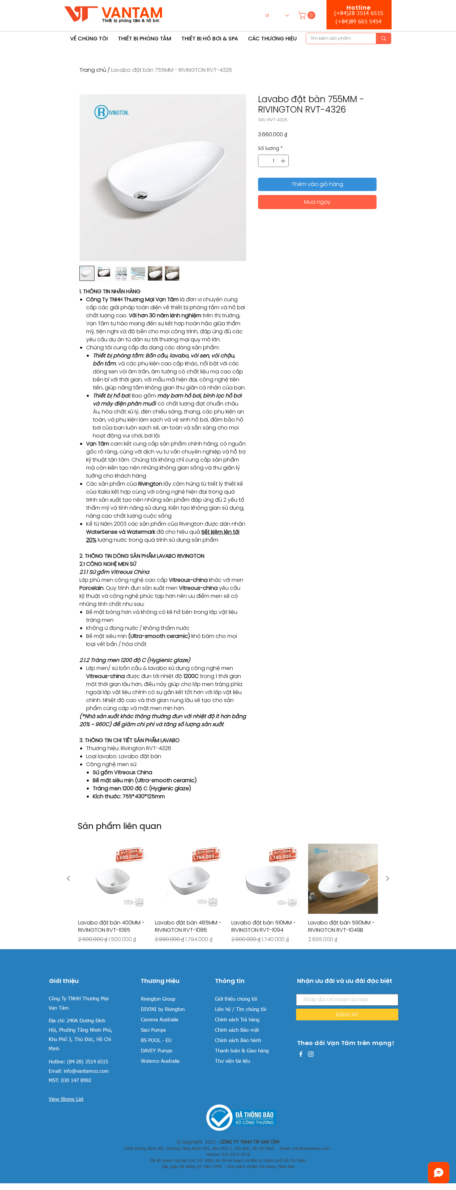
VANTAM (132, 12)
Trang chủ (92, 70)
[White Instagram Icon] (310, 1054)
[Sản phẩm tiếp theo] (388, 878)
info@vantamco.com (86, 1071)
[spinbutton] (273, 161)
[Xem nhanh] (113, 879)
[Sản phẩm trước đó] (68, 878)
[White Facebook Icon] (300, 1054)
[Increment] (283, 161)
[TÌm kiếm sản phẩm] (383, 38)
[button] (307, 15)
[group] (228, 893)
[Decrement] (263, 161)
